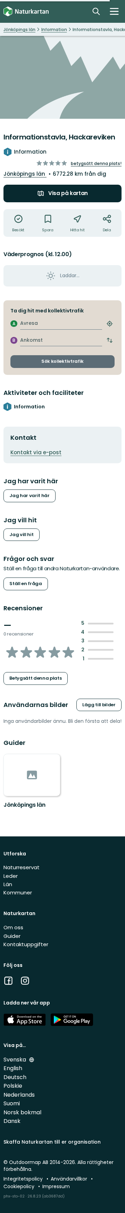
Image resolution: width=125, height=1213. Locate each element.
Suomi (11, 1103)
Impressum (56, 1186)
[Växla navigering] (114, 11)
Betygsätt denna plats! (96, 163)
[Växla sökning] (96, 11)
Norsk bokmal (22, 1112)
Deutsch (14, 1077)
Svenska (15, 1060)
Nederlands (19, 1095)
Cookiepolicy (19, 1186)
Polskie (12, 1086)
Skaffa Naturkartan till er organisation (52, 1141)
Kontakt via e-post (35, 452)
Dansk (11, 1121)
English (12, 1068)
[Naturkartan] (26, 12)
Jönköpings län (25, 173)
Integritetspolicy (23, 1178)
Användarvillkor (70, 1178)
